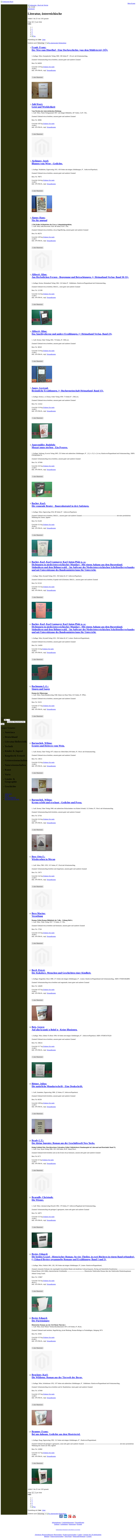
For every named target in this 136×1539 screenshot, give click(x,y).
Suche (3, 718)
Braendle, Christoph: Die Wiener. (42, 1198)
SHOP (7, 796)
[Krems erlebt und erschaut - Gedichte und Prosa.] (42, 852)
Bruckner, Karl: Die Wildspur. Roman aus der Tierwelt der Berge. (57, 1376)
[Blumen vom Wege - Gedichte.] (42, 213)
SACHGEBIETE (10, 797)
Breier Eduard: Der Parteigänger (41, 1319)
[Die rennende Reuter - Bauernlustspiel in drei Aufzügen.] (42, 558)
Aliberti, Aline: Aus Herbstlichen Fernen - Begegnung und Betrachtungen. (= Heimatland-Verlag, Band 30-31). (80, 275)
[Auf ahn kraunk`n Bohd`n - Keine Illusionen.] (42, 1079)
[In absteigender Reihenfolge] (56, 43)
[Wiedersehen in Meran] (42, 909)
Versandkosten (51, 70)
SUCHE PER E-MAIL (12, 799)
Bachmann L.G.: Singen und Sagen (41, 687)
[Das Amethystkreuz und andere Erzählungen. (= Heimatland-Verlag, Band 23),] (42, 384)
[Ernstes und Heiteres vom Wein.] (42, 795)
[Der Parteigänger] (42, 1370)
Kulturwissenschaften (69, 1535)
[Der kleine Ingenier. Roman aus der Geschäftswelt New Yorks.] (42, 1193)
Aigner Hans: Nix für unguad (39, 219)
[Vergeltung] (42, 966)
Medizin (46, 1536)
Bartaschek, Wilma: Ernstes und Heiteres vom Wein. (48, 744)
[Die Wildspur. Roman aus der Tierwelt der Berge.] (42, 1427)
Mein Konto (131, 3)
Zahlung (56, 1524)
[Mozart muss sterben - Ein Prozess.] (42, 499)
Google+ (89, 1536)
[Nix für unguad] (42, 270)
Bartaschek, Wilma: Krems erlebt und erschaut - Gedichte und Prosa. (57, 801)
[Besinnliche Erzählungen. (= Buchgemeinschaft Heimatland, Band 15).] (42, 440)
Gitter (43, 39)
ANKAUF (8, 794)
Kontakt (79, 1524)
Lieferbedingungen (68, 1522)
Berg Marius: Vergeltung (38, 914)
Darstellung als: (32, 39)
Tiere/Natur (68, 1536)
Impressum (72, 1524)
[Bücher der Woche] (38, 5)
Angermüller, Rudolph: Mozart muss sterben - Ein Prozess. (50, 446)
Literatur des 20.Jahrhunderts (92, 1535)
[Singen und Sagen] (42, 739)
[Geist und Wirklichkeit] (42, 157)
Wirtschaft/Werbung (79, 1536)
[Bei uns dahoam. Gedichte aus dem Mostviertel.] (42, 1486)
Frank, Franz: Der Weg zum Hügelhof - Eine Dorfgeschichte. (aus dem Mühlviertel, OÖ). (70, 48)
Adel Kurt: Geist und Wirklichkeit (43, 105)
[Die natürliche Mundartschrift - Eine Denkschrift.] (42, 1136)
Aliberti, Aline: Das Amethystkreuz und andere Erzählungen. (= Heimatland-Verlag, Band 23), (72, 332)
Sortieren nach (32, 43)
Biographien (58, 1535)
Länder (80, 1535)
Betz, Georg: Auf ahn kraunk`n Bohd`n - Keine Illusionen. (54, 1028)
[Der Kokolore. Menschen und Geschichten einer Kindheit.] (42, 1023)
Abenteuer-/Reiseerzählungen (44, 1535)
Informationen (56, 1522)
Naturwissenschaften (56, 1536)
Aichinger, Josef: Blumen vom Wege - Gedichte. (47, 162)
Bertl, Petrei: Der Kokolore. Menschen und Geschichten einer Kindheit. (61, 971)
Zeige (29, 22)
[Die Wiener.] (42, 1250)
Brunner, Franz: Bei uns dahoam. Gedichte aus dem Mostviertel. (56, 1432)
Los (3, 724)
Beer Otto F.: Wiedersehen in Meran (43, 858)
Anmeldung (64, 1524)
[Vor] (34, 36)
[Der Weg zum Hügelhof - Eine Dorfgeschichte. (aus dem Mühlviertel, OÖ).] (42, 100)
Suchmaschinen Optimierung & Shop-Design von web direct (68, 1529)
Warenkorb (31, 9)
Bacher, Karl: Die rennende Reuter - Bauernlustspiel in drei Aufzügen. (60, 504)
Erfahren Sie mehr (48, 67)
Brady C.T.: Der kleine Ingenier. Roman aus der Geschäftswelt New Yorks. (63, 1141)
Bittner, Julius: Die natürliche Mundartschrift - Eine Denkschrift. (57, 1085)
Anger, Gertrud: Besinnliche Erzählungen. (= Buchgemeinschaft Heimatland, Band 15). (68, 389)
